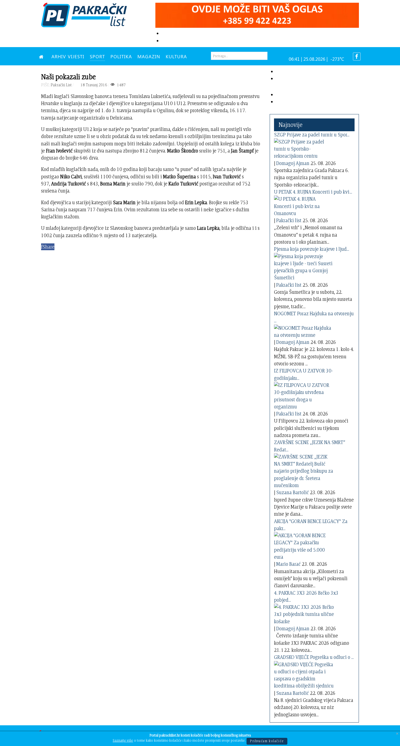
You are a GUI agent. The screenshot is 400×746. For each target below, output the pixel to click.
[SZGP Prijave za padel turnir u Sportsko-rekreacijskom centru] (304, 148)
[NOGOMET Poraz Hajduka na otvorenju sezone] (304, 330)
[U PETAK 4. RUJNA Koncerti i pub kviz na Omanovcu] (304, 205)
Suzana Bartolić (292, 492)
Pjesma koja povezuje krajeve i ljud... (311, 249)
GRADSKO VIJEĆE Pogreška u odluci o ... (314, 657)
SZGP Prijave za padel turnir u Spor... (311, 134)
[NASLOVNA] (42, 56)
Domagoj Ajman (292, 163)
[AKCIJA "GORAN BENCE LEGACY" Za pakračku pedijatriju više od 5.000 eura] (304, 545)
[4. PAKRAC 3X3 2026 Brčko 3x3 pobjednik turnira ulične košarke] (304, 613)
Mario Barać (288, 564)
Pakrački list (288, 220)
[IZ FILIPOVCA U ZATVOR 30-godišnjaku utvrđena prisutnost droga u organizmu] (304, 395)
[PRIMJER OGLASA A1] (257, 14)
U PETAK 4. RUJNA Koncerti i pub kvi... (313, 191)
